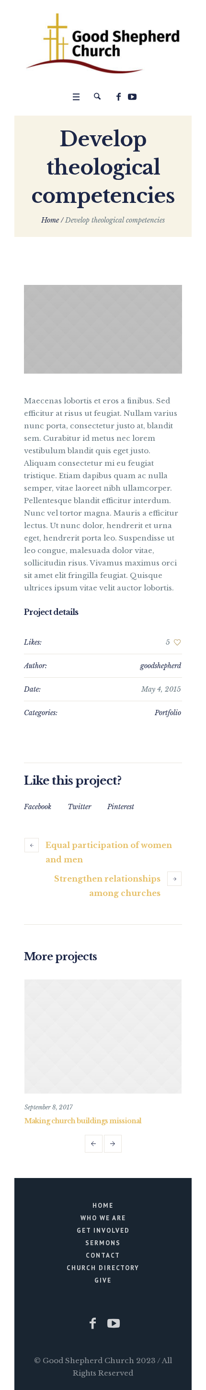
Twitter (79, 806)
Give (103, 1280)
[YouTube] (132, 97)
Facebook (37, 806)
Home (50, 220)
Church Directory (103, 1268)
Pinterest (120, 806)
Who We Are (103, 1218)
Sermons (103, 1243)
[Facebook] (118, 97)
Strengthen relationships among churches (107, 886)
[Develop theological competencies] (103, 329)
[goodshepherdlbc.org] (103, 43)
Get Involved (103, 1230)
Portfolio (168, 712)
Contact (103, 1255)
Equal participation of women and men (109, 852)
